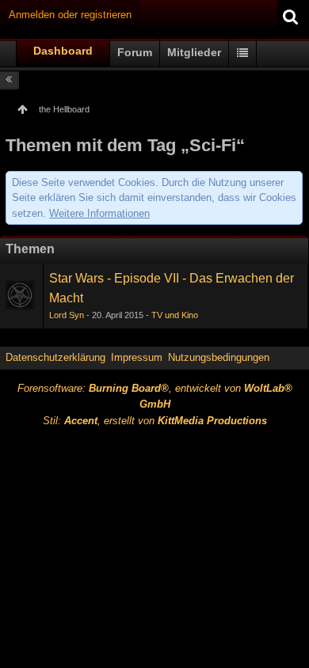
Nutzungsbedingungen (218, 357)
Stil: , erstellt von (155, 421)
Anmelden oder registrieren (70, 15)
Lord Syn (66, 315)
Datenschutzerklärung (55, 357)
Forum (134, 52)
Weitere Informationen (99, 213)
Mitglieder (194, 52)
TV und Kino (174, 315)
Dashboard (63, 50)
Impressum (136, 357)
